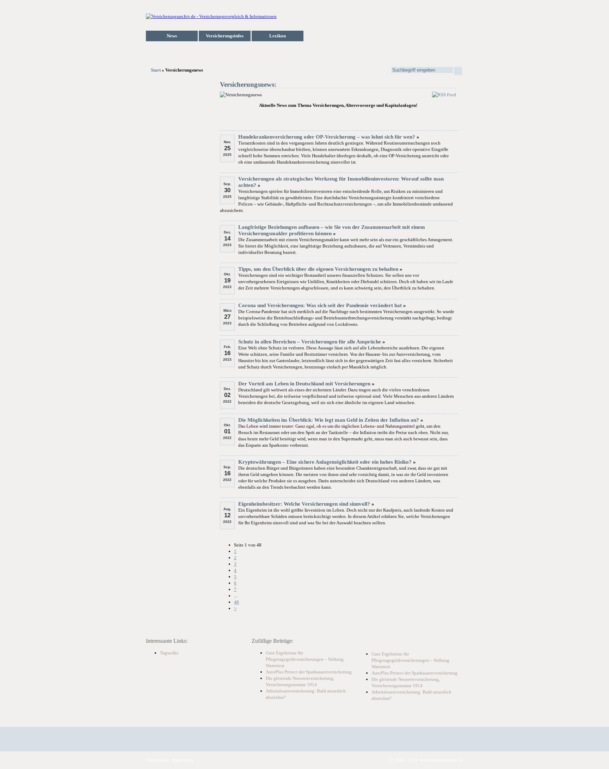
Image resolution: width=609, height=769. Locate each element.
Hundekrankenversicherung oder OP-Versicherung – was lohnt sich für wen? (326, 137)
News (172, 35)
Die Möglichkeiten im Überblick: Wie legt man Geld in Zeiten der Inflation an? (328, 420)
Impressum (183, 760)
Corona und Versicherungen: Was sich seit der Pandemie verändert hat (320, 305)
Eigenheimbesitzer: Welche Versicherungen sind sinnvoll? (304, 504)
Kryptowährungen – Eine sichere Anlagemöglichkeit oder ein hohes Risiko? (325, 462)
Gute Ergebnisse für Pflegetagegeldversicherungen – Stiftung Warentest (305, 659)
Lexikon (277, 35)
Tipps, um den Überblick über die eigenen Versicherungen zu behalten (318, 269)
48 (236, 602)
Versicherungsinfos (225, 35)
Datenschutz (158, 760)
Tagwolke (169, 652)
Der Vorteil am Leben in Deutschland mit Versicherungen (304, 383)
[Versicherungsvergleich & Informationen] (211, 16)
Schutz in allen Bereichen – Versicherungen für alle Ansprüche (309, 341)
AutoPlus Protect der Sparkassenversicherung (309, 672)
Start (156, 70)
